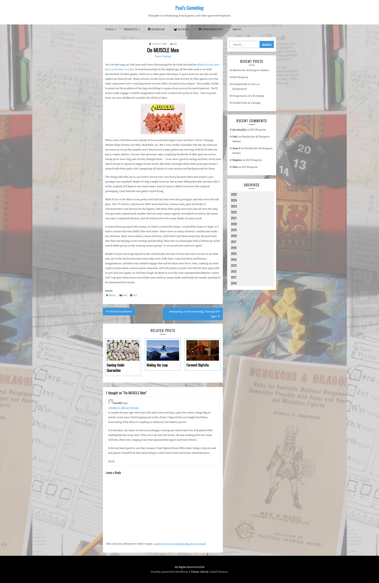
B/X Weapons (240, 77)
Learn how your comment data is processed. (179, 543)
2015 (234, 253)
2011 (233, 277)
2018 (234, 236)
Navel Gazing (163, 56)
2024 (234, 200)
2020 (234, 224)
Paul (174, 44)
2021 (234, 218)
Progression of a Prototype (248, 95)
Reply (111, 461)
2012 (234, 271)
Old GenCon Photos (120, 311)
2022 (234, 212)
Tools (109, 29)
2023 (234, 206)
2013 (234, 265)
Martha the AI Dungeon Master (250, 70)
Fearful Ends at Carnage (246, 102)
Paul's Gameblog (189, 7)
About (236, 29)
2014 (234, 259)
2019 (234, 230)
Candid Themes (218, 571)
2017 (233, 242)
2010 (234, 283)
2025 (234, 194)
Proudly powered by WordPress (169, 571)
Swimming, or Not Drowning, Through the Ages (194, 314)
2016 (234, 247)
